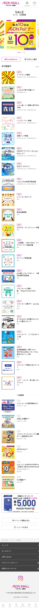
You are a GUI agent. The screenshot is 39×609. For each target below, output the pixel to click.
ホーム (6, 540)
